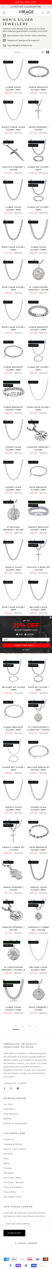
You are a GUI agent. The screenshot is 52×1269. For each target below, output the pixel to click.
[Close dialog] (50, 617)
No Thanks (26, 650)
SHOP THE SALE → (26, 645)
